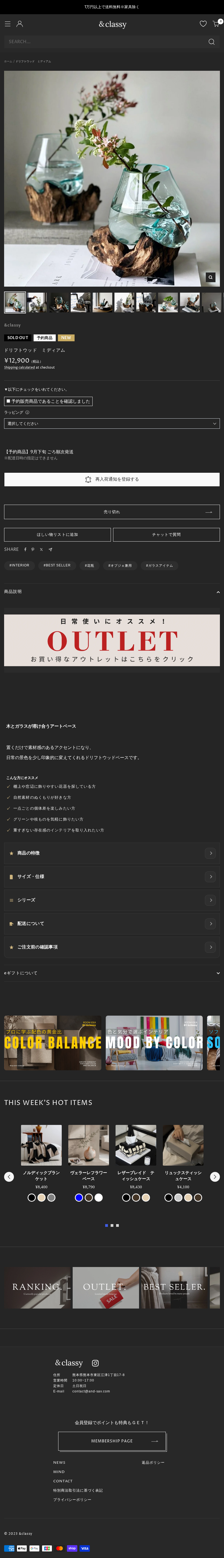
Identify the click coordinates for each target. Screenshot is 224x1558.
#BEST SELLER (57, 565)
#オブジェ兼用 (120, 566)
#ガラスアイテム (159, 566)
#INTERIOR (20, 565)
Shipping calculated (19, 367)
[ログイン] (19, 25)
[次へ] (215, 1177)
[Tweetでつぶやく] (41, 549)
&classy (12, 325)
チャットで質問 (166, 534)
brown (89, 1197)
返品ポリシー (153, 1462)
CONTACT (63, 1481)
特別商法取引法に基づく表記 (78, 1490)
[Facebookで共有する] (25, 549)
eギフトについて (21, 973)
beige (41, 1197)
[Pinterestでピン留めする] (32, 549)
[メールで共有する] (50, 549)
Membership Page (112, 1441)
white (98, 1197)
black (32, 1197)
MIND (59, 1471)
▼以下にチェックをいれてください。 (36, 389)
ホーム (8, 61)
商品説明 (13, 592)
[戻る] (9, 1177)
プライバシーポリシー (72, 1499)
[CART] (216, 24)
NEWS (59, 1462)
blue (79, 1197)
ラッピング (13, 412)
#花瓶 (89, 566)
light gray (178, 1197)
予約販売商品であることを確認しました (50, 401)
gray (51, 1197)
